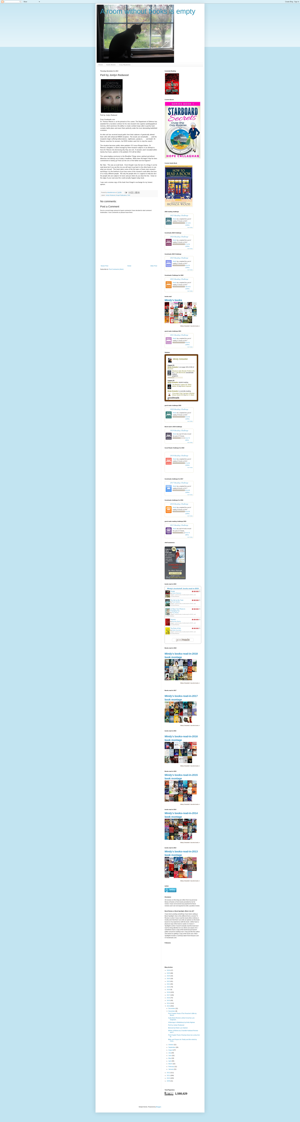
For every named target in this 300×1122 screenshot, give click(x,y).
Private (172, 591)
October (171, 1044)
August (170, 1050)
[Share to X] (134, 192)
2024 (168, 976)
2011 (168, 1075)
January (171, 1069)
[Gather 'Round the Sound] (195, 671)
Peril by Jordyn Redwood (176, 1025)
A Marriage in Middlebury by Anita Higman (181, 1022)
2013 (168, 1006)
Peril (129, 195)
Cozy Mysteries (124, 65)
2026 (168, 970)
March (170, 1064)
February (171, 1066)
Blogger (158, 1107)
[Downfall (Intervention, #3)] (168, 794)
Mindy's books (173, 300)
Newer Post (104, 266)
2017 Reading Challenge (179, 482)
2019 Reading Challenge (179, 430)
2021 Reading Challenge (179, 335)
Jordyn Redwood (110, 195)
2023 (168, 978)
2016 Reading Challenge (179, 504)
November (171, 1011)
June (170, 1055)
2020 (168, 987)
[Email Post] (125, 192)
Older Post (153, 266)
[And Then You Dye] (172, 876)
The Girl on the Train (176, 600)
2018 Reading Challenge (179, 455)
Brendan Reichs (176, 621)
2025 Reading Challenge (179, 215)
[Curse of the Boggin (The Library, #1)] (168, 722)
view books (190, 227)
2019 (168, 989)
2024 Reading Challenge (179, 236)
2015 (168, 1000)
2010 (168, 1078)
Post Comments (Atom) (116, 269)
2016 (168, 998)
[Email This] (130, 192)
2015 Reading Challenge (179, 525)
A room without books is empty (147, 11)
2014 (168, 1003)
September (172, 1047)
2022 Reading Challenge (179, 279)
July (169, 1053)
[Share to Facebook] (136, 192)
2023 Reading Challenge (179, 258)
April (170, 1061)
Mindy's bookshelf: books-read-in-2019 (183, 588)
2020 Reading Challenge (179, 409)
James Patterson (176, 593)
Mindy (174, 219)
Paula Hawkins (176, 602)
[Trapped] (181, 307)
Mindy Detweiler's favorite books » (190, 326)
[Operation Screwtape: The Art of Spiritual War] (186, 869)
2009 (168, 1081)
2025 (168, 973)
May (169, 1058)
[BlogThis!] (132, 192)
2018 (168, 992)
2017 (168, 995)
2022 (168, 981)
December (171, 1008)
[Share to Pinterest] (138, 192)
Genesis (173, 619)
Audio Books (111, 65)
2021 (168, 984)
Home (100, 65)
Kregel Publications (121, 195)
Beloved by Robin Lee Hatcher (178, 1028)
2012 (168, 1072)
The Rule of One (175, 628)
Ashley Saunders (176, 630)
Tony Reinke (175, 612)
